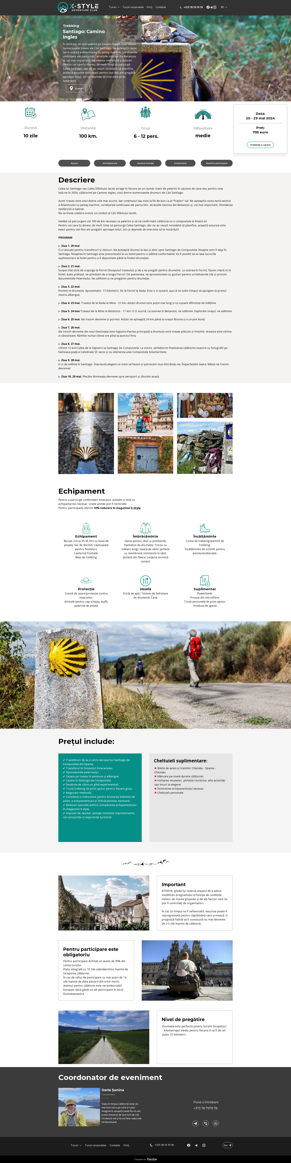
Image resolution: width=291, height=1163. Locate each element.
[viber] (206, 1123)
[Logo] (78, 7)
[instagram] (214, 7)
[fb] (208, 7)
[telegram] (211, 7)
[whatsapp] (216, 1123)
